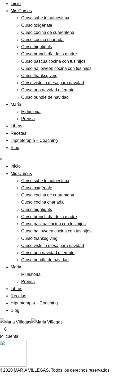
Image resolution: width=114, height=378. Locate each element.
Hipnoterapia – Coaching (34, 140)
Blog (15, 147)
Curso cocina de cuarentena (47, 32)
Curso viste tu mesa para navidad (52, 82)
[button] (9, 336)
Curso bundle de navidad (45, 97)
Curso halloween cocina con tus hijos (56, 68)
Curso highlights (36, 46)
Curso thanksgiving (39, 75)
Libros (16, 126)
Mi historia (31, 111)
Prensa (28, 118)
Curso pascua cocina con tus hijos (53, 61)
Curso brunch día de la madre (49, 54)
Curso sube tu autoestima (45, 18)
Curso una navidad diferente (47, 90)
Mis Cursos (21, 10)
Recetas (18, 133)
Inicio (16, 3)
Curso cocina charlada (42, 39)
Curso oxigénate (36, 25)
